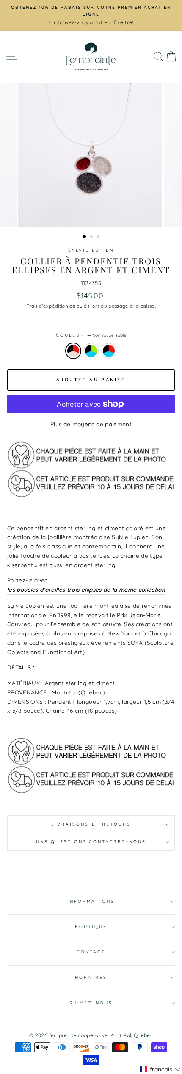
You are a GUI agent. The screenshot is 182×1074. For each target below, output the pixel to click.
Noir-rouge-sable (73, 351)
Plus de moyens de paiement (91, 423)
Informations (91, 901)
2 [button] (92, 237)
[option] (91, 15)
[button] (160, 1069)
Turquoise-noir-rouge (109, 351)
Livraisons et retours (91, 824)
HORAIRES (91, 977)
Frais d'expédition (47, 306)
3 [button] (99, 237)
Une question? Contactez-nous (91, 841)
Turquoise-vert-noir (91, 351)
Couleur (91, 335)
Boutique (91, 926)
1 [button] (85, 237)
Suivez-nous (91, 1003)
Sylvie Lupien (91, 250)
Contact (91, 952)
